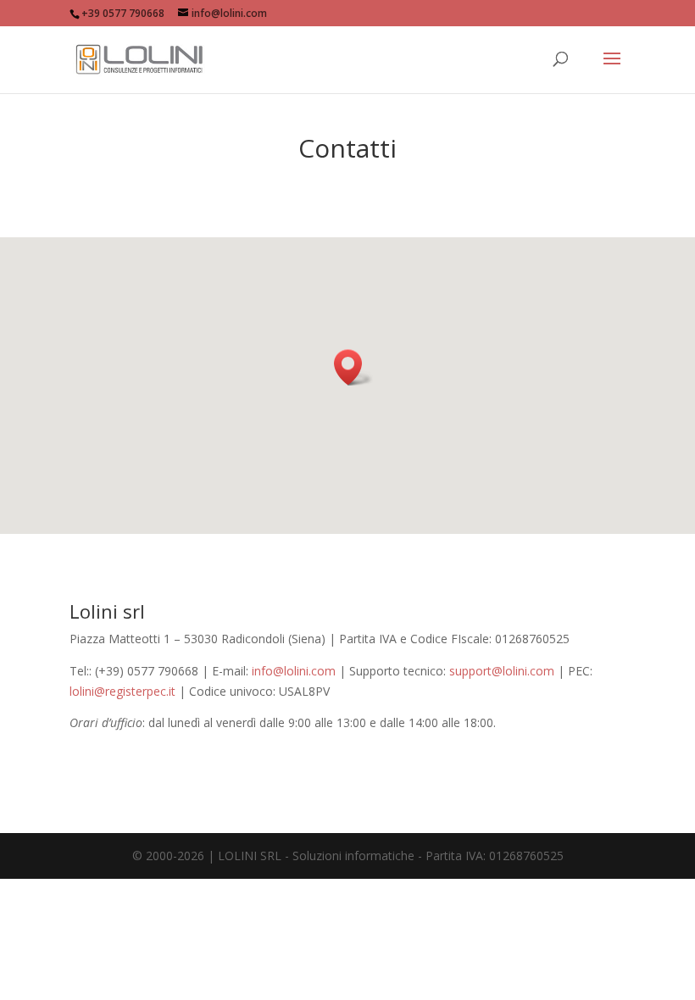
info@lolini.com (294, 671)
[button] (353, 367)
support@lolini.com (501, 671)
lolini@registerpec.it (122, 691)
